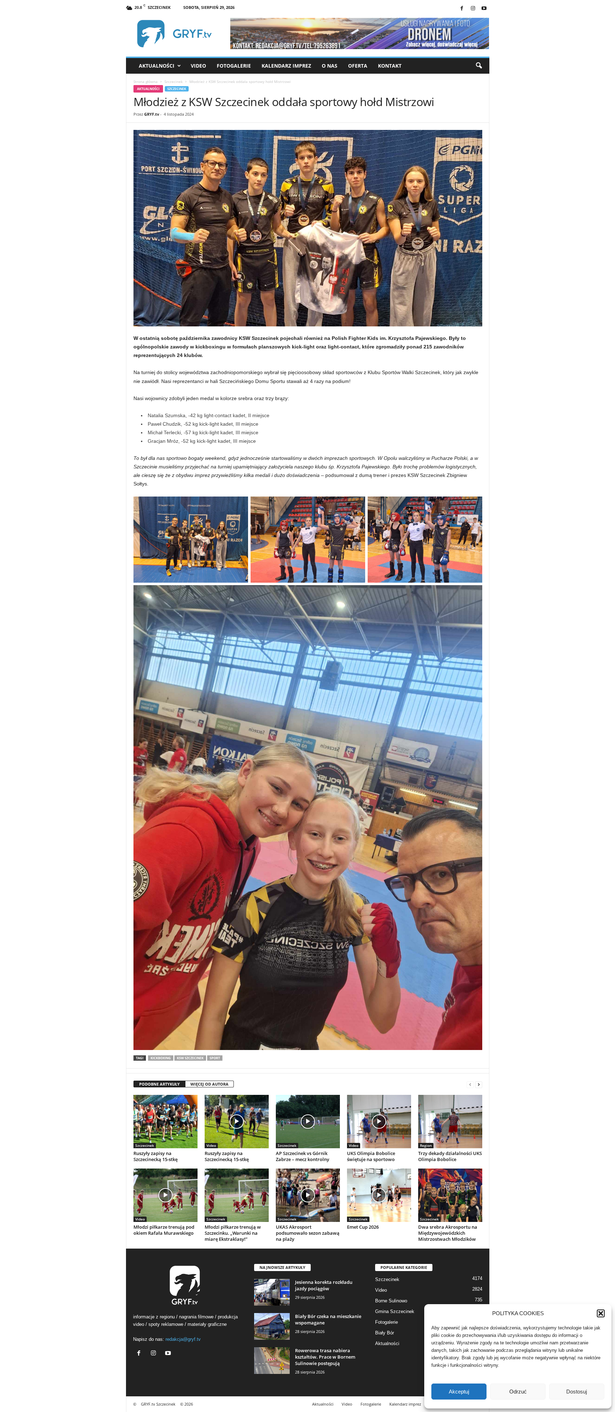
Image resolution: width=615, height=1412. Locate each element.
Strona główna (145, 81)
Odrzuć (518, 1392)
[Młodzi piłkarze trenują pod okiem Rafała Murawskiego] (165, 1195)
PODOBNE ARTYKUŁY (159, 1084)
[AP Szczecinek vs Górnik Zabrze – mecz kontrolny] (308, 1121)
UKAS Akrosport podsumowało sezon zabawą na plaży (308, 1233)
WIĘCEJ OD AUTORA (209, 1084)
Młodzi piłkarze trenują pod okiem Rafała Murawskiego (163, 1230)
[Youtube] (484, 9)
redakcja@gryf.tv (183, 1339)
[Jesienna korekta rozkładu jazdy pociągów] (272, 1292)
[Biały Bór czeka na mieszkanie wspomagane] (272, 1326)
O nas (329, 65)
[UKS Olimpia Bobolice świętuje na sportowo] (379, 1121)
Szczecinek (173, 81)
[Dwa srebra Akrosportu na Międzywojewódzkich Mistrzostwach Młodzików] (450, 1195)
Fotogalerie (234, 65)
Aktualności (156, 65)
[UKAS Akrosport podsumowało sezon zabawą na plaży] (308, 1195)
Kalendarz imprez (286, 65)
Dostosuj (576, 1392)
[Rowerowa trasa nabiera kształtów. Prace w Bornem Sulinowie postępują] (272, 1360)
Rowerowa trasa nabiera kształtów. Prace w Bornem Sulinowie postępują (325, 1356)
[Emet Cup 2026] (379, 1195)
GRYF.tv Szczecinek (158, 1404)
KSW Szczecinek (190, 1058)
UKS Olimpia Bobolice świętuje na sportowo (371, 1156)
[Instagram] (473, 9)
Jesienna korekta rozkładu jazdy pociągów (323, 1285)
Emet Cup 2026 (363, 1227)
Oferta (357, 65)
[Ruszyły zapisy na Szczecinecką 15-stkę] (165, 1121)
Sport (215, 1058)
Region (426, 1145)
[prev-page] (470, 1084)
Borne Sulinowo (391, 1300)
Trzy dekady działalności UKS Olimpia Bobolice (450, 1156)
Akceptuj (459, 1392)
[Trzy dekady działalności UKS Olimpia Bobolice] (450, 1121)
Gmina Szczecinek (394, 1311)
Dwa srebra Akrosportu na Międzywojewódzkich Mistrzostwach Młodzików (447, 1233)
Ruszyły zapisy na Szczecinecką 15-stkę (155, 1156)
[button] (600, 1313)
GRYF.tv (151, 114)
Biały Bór (384, 1332)
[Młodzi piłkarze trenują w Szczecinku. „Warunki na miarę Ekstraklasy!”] (237, 1195)
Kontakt (389, 65)
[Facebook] (462, 9)
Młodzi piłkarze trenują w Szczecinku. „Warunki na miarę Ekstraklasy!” (233, 1233)
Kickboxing (161, 1058)
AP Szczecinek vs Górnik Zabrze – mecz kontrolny (302, 1156)
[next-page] (478, 1084)
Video (198, 65)
